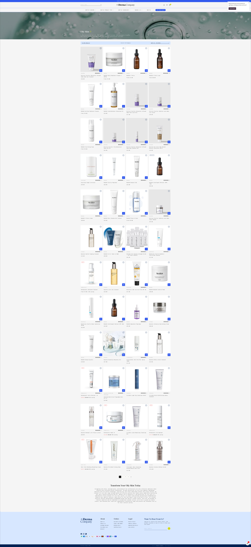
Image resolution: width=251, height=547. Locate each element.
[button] (98, 73)
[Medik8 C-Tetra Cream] (91, 202)
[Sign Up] (169, 528)
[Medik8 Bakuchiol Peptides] (137, 307)
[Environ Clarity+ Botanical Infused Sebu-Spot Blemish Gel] (137, 130)
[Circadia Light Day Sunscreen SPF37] (137, 379)
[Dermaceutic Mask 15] (114, 416)
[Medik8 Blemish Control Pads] (159, 273)
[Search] (100, 4)
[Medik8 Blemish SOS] (137, 166)
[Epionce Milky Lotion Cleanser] (159, 343)
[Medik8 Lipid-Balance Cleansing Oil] (114, 95)
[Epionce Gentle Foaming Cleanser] (91, 237)
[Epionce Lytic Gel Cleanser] (114, 273)
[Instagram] (83, 534)
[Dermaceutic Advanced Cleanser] (91, 273)
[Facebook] (81, 534)
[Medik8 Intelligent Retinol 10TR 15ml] (159, 166)
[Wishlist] (166, 5)
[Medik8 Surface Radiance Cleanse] (91, 95)
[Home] (125, 5)
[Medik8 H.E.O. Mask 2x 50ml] (114, 237)
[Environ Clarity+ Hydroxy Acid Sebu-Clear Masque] (159, 202)
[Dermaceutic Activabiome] (159, 416)
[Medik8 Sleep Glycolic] (91, 343)
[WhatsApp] (86, 534)
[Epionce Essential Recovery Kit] (114, 343)
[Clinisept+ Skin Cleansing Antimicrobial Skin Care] (137, 450)
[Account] (163, 5)
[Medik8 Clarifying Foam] (91, 130)
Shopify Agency (159, 545)
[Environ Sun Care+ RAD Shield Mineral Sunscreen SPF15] (159, 130)
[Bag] (169, 5)
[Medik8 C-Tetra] (137, 59)
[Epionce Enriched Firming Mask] (114, 450)
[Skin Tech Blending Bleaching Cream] (91, 450)
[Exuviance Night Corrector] (91, 166)
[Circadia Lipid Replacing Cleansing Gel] (137, 416)
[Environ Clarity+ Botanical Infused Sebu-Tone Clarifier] (137, 95)
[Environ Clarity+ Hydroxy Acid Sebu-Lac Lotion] (159, 95)
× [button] (248, 3)
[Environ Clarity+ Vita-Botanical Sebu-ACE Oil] (114, 130)
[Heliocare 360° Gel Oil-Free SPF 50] (137, 273)
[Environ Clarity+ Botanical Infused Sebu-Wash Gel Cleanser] (91, 59)
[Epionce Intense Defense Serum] (159, 450)
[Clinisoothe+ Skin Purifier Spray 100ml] (137, 343)
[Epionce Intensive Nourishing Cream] (159, 307)
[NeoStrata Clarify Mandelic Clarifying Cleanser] (159, 237)
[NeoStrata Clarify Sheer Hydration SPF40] (91, 307)
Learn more (232, 8)
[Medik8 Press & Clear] (137, 202)
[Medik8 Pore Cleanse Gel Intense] (114, 202)
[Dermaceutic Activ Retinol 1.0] (91, 379)
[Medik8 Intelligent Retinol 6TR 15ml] (114, 307)
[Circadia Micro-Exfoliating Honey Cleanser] (159, 379)
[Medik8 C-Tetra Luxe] (159, 59)
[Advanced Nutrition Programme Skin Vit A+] (114, 379)
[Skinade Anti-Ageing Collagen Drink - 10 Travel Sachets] (137, 237)
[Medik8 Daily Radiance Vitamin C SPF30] (114, 59)
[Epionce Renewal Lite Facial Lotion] (91, 416)
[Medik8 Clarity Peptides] (114, 166)
